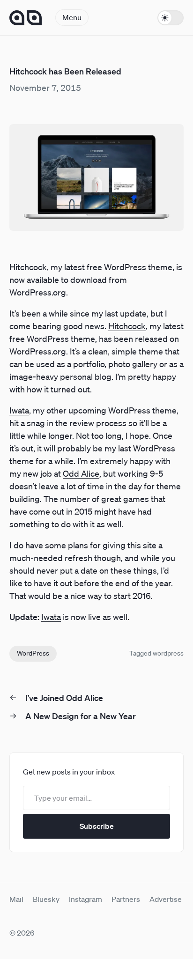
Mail (16, 899)
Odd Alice (81, 473)
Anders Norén (25, 17)
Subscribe (97, 826)
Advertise (165, 899)
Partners (125, 899)
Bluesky (46, 899)
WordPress (33, 653)
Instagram (85, 899)
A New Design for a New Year (80, 716)
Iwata (19, 410)
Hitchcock (127, 326)
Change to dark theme (170, 17)
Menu (72, 17)
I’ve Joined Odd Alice (64, 698)
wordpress (168, 653)
